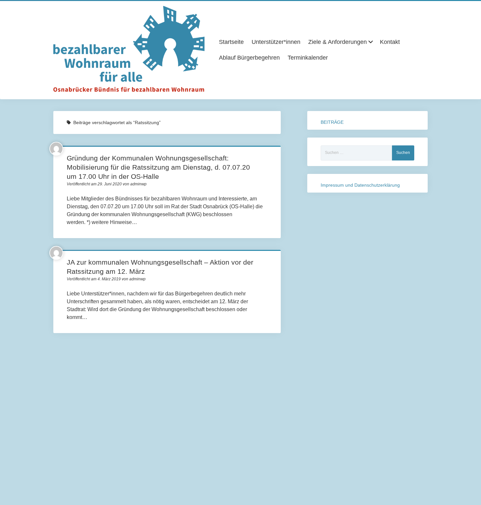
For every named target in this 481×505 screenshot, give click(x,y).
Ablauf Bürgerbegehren (249, 57)
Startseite (231, 42)
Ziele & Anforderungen (337, 42)
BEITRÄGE (332, 122)
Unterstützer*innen (276, 42)
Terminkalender (308, 57)
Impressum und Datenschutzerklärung (360, 185)
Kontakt (390, 42)
